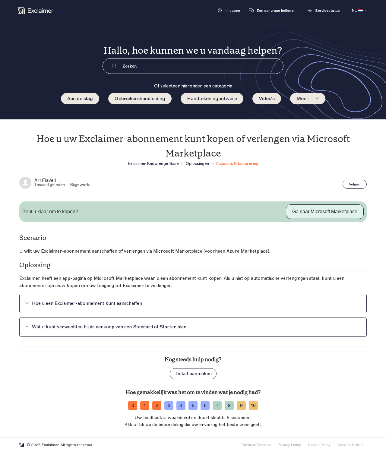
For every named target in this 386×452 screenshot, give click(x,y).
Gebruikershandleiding (140, 98)
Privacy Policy (289, 445)
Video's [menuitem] (267, 98)
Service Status (350, 445)
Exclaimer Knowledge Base (153, 164)
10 (253, 405)
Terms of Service (256, 445)
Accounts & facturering (237, 164)
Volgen (354, 184)
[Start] (35, 10)
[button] (229, 10)
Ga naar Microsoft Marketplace (324, 211)
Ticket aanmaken (193, 373)
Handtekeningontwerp (212, 98)
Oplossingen (197, 164)
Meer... (304, 98)
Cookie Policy (319, 445)
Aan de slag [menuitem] (80, 98)
